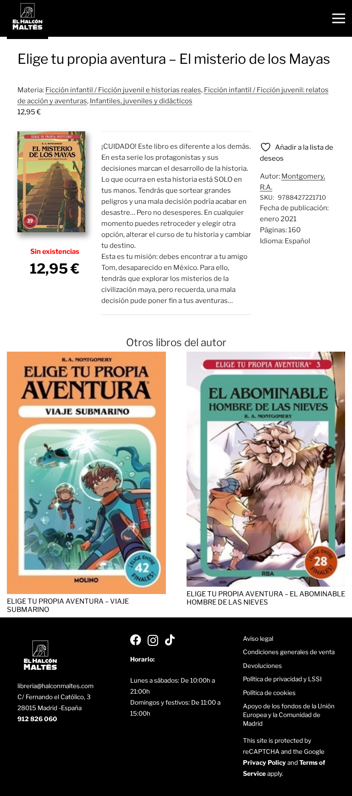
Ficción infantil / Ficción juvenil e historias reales (123, 90)
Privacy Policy (264, 762)
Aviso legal (258, 638)
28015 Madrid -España (49, 708)
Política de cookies (269, 692)
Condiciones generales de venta (289, 652)
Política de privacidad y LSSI (282, 679)
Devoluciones (262, 665)
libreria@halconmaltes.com (55, 685)
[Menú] (339, 18)
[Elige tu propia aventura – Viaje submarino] (86, 357)
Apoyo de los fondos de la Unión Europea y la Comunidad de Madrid (289, 714)
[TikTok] (170, 639)
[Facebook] (135, 639)
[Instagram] (153, 640)
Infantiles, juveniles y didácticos (141, 101)
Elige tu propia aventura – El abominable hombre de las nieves (266, 598)
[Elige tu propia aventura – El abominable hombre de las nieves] (266, 357)
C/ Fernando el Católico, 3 (54, 697)
